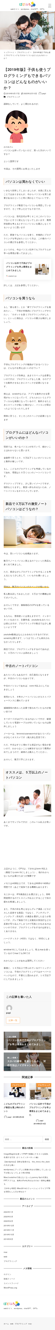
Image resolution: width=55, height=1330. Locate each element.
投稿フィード (9, 1278)
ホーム (6, 1323)
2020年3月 (8, 1216)
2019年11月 (9, 1230)
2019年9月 (8, 1239)
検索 (47, 1139)
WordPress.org (10, 1287)
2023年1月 (8, 1212)
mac (5, 1252)
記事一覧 (13, 1020)
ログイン (7, 1274)
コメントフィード (11, 1283)
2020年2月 (8, 1221)
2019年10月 (9, 1234)
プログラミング (13, 96)
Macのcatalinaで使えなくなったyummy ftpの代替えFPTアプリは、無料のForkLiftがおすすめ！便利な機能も (27, 1180)
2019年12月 (9, 1225)
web (5, 1256)
